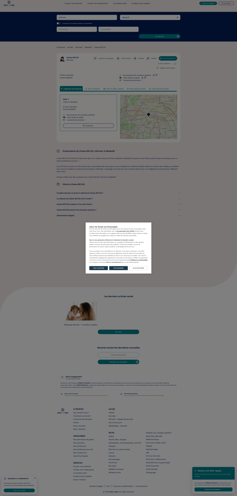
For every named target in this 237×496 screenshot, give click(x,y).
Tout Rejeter (118, 268)
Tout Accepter (98, 268)
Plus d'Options (138, 268)
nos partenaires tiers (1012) (125, 231)
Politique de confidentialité (138, 260)
